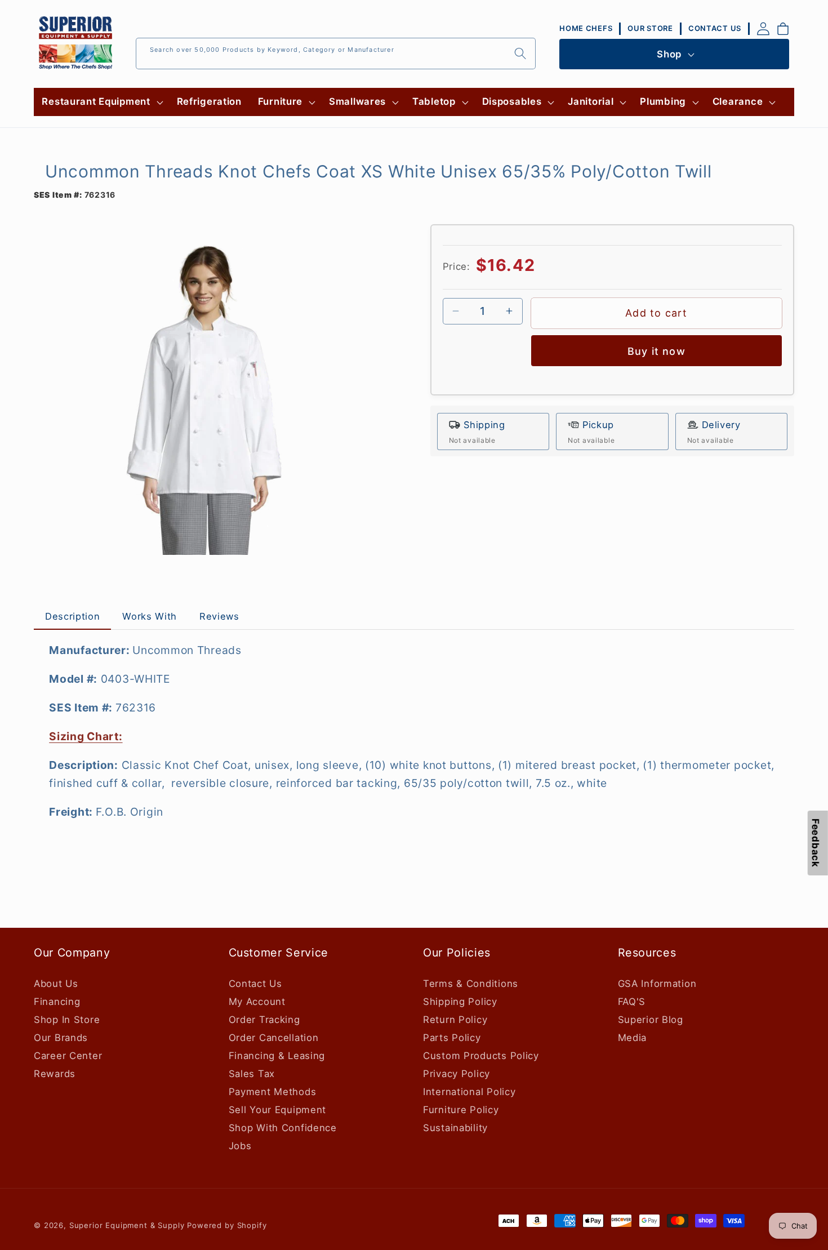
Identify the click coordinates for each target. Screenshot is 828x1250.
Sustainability (455, 1127)
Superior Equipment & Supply (127, 1225)
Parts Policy (452, 1037)
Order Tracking (264, 1019)
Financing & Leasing (277, 1055)
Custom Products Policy (481, 1055)
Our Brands (61, 1037)
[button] (101, 102)
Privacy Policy (456, 1073)
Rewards (54, 1073)
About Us (56, 983)
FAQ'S (632, 1001)
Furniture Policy (461, 1109)
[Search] (520, 53)
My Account (257, 1001)
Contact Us (255, 983)
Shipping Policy (460, 1001)
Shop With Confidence (283, 1127)
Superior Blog (650, 1019)
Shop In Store (67, 1019)
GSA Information (657, 983)
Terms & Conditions (470, 983)
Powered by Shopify (226, 1225)
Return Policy (455, 1019)
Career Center (68, 1055)
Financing (57, 1001)
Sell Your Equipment (278, 1109)
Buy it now (656, 351)
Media (632, 1037)
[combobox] (335, 53)
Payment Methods (273, 1091)
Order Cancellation (274, 1037)
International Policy (469, 1091)
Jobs (240, 1145)
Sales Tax (252, 1073)
